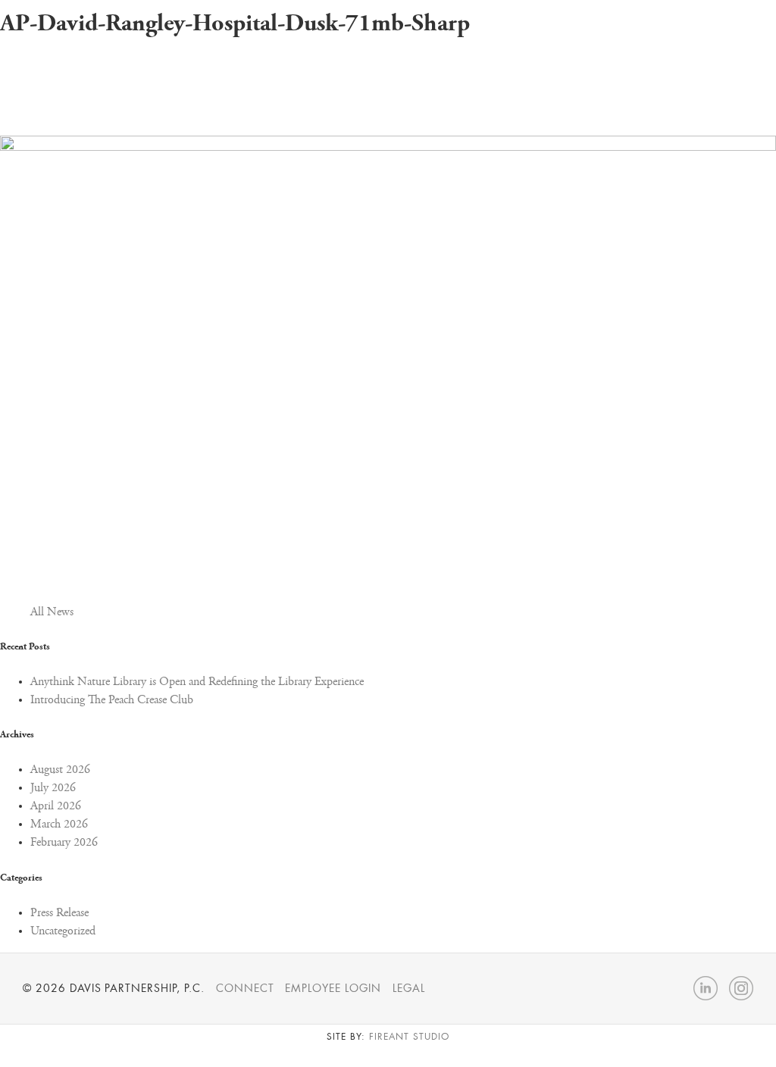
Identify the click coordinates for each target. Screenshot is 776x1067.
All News (52, 612)
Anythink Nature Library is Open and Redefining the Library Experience (197, 682)
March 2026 (59, 824)
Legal (409, 988)
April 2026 (55, 806)
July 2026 (53, 788)
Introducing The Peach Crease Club (111, 700)
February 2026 (64, 843)
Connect (245, 988)
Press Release (59, 913)
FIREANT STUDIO (409, 1037)
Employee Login (332, 988)
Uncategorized (62, 931)
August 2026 (60, 770)
